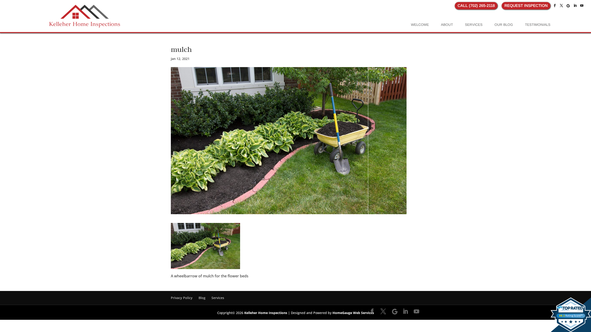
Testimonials (537, 25)
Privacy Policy (182, 298)
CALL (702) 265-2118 (476, 5)
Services (473, 25)
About (447, 25)
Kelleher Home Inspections (265, 313)
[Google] (568, 5)
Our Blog (504, 25)
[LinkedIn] (575, 5)
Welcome (420, 25)
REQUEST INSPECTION (526, 5)
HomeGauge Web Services (353, 313)
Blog (202, 298)
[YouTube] (581, 5)
